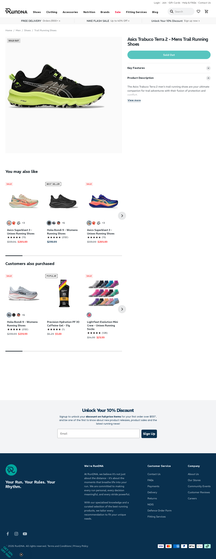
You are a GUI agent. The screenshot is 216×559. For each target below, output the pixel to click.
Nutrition (89, 12)
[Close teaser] (21, 554)
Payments (153, 486)
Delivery (152, 492)
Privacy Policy (80, 546)
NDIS (150, 504)
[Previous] (5, 216)
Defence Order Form (159, 510)
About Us (193, 474)
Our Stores (194, 480)
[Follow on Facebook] (7, 533)
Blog (155, 12)
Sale (118, 12)
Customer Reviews (199, 492)
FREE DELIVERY (40, 20)
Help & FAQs (189, 2)
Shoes (37, 12)
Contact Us (204, 2)
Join (164, 2)
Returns (152, 498)
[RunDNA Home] (16, 11)
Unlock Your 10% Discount (175, 20)
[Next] (122, 216)
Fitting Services (136, 12)
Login (157, 2)
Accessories (70, 12)
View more (134, 100)
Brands (105, 12)
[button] (10, 549)
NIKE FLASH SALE (108, 20)
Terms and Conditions (59, 546)
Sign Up (149, 434)
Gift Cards (174, 2)
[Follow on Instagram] (16, 533)
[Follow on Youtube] (25, 533)
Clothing (51, 12)
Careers (192, 498)
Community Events (199, 486)
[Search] (171, 11)
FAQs (150, 480)
